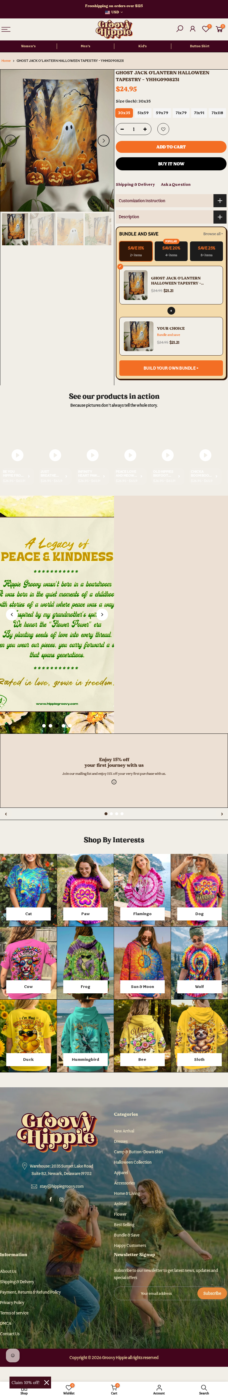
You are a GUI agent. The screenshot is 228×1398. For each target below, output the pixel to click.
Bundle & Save (127, 1235)
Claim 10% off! (25, 1382)
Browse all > (213, 234)
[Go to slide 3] (57, 726)
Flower (120, 1214)
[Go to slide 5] (70, 726)
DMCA (5, 1323)
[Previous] (11, 141)
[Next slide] (102, 615)
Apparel (121, 1172)
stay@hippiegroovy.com (62, 1186)
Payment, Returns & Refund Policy (30, 1292)
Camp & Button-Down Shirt (138, 1151)
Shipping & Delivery (135, 184)
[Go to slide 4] (63, 726)
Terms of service (14, 1313)
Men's (85, 46)
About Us (8, 1271)
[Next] (104, 141)
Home (6, 61)
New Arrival (124, 1131)
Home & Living (127, 1193)
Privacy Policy (12, 1302)
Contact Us (10, 1333)
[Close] (46, 1382)
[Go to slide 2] (50, 726)
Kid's (142, 46)
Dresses (121, 1141)
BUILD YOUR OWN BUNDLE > (171, 368)
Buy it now (171, 163)
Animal (120, 1203)
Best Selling (124, 1224)
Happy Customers (130, 1245)
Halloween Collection (133, 1162)
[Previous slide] (12, 615)
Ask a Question (176, 184)
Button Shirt (199, 46)
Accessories (124, 1183)
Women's (28, 46)
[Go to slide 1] (44, 726)
